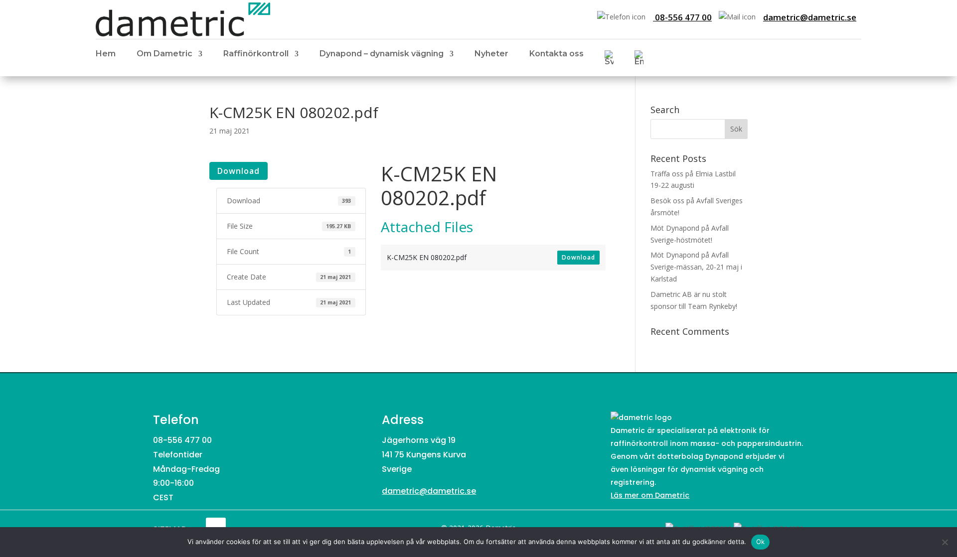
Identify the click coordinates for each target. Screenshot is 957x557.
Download (238, 170)
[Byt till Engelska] (639, 59)
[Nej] (945, 542)
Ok (760, 542)
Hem (106, 54)
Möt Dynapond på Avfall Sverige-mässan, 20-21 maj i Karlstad (696, 266)
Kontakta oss (556, 54)
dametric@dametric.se (809, 17)
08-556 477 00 (682, 17)
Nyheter (491, 54)
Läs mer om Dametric (650, 495)
